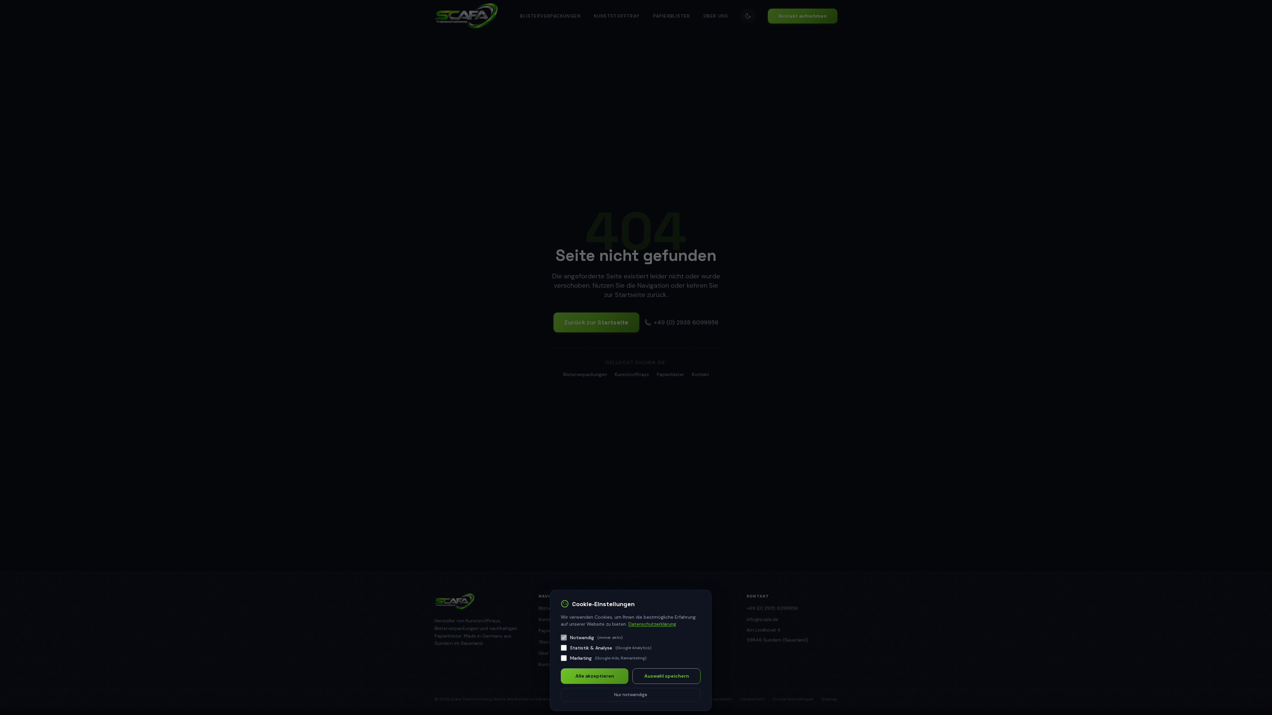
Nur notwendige (630, 694)
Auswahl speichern (666, 676)
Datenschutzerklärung (652, 624)
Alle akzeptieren (594, 676)
